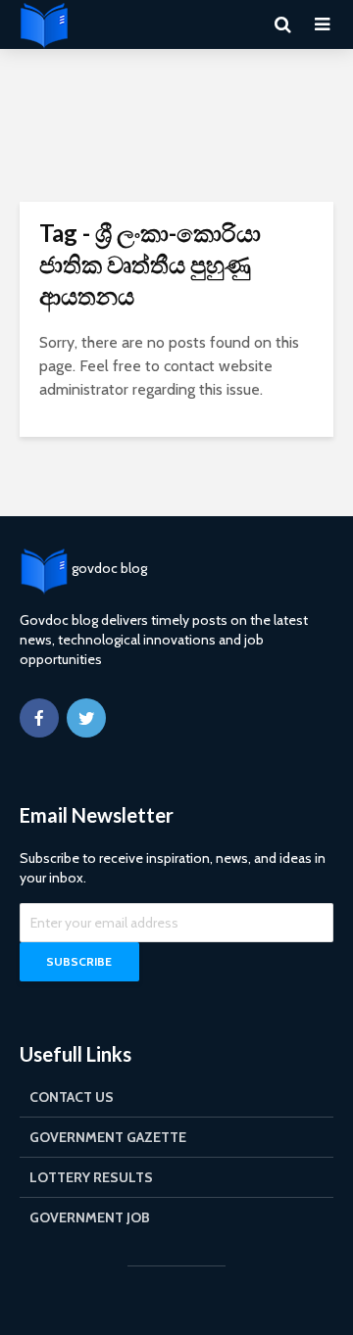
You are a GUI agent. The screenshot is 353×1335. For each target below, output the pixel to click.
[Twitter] (86, 718)
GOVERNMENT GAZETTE (107, 1137)
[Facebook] (39, 718)
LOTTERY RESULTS (91, 1177)
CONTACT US (71, 1097)
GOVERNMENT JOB (89, 1217)
